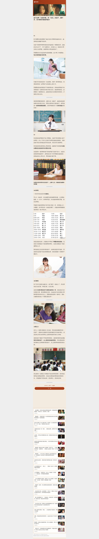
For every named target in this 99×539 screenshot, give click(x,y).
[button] (1, 538)
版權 (44, 535)
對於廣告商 (47, 535)
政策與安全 (38, 535)
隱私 (43, 535)
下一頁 (49, 388)
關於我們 (35, 535)
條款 (41, 535)
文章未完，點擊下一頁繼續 (49, 385)
